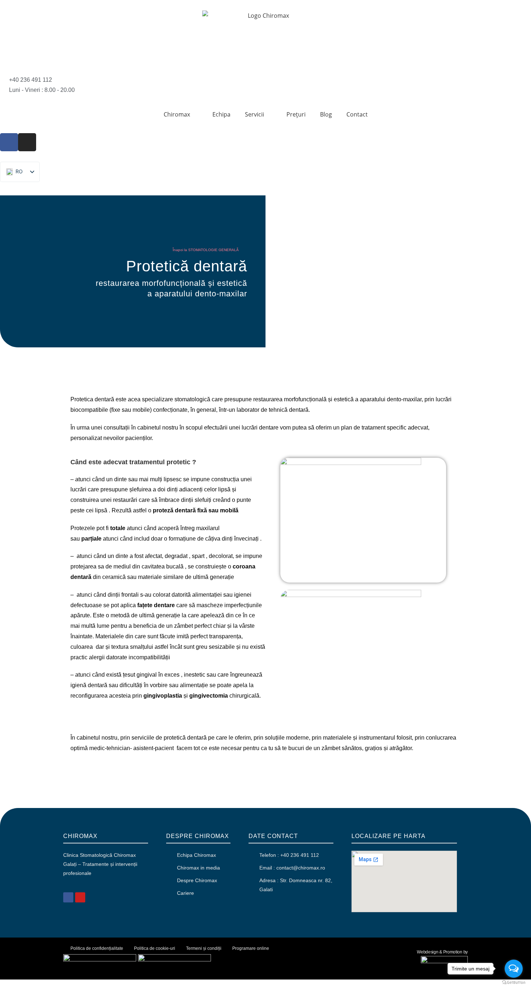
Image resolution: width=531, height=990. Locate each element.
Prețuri (296, 114)
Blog (326, 114)
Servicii (254, 114)
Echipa (221, 114)
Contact (357, 114)
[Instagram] (27, 142)
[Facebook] (9, 142)
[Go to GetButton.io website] (513, 982)
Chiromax (177, 114)
